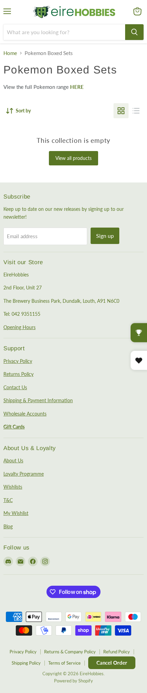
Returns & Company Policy (70, 651)
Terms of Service (64, 663)
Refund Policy (116, 651)
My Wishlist (15, 513)
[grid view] (121, 110)
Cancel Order (111, 663)
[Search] (134, 32)
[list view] (136, 110)
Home (10, 53)
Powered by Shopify (73, 680)
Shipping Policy (26, 663)
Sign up (105, 235)
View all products (73, 158)
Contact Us (15, 387)
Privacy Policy (17, 361)
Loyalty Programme (23, 474)
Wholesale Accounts (24, 414)
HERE (77, 87)
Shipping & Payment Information (38, 400)
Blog (8, 526)
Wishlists (12, 487)
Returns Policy (18, 374)
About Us (13, 460)
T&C (8, 500)
